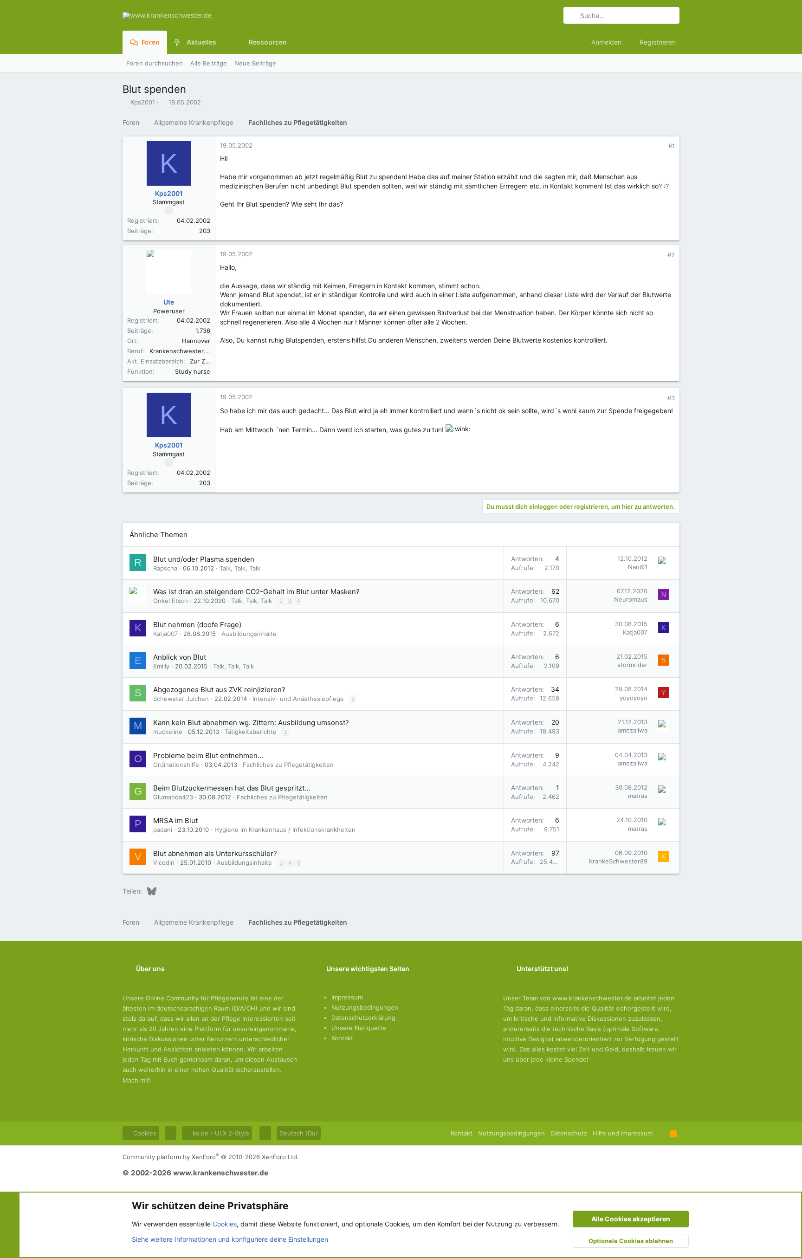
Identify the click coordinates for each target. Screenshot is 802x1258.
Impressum (347, 997)
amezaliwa (632, 730)
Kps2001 (142, 102)
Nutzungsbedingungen (364, 1007)
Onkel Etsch (170, 600)
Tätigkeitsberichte (251, 731)
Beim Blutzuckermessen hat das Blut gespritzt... (231, 788)
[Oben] (661, 1133)
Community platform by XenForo (211, 1157)
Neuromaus (630, 599)
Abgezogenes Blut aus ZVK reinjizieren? (219, 689)
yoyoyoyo (633, 697)
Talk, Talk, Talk (240, 568)
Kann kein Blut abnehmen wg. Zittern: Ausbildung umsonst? (251, 722)
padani (162, 829)
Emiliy (161, 666)
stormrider (632, 664)
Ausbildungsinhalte (249, 633)
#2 (671, 255)
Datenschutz (568, 1133)
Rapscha (165, 568)
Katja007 (165, 633)
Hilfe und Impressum (623, 1133)
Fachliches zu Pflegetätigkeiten (288, 764)
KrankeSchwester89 (618, 861)
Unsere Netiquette (358, 1027)
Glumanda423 (173, 797)
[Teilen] (659, 146)
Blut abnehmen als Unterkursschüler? (215, 853)
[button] (223, 42)
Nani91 (637, 567)
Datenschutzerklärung (363, 1017)
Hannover (196, 340)
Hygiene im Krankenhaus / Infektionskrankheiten (285, 829)
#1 (671, 145)
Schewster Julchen (181, 698)
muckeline (167, 731)
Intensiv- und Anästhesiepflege (298, 698)
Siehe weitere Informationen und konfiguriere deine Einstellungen (230, 1239)
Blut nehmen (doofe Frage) (197, 624)
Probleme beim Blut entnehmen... (208, 755)
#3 (671, 398)
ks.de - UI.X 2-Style (220, 1133)
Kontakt (342, 1038)
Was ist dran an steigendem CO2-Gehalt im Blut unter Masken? (256, 591)
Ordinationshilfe (176, 764)
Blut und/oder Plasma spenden (203, 559)
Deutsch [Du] (298, 1133)
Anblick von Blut (179, 657)
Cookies (143, 1133)
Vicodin (164, 862)
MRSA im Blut (175, 820)
